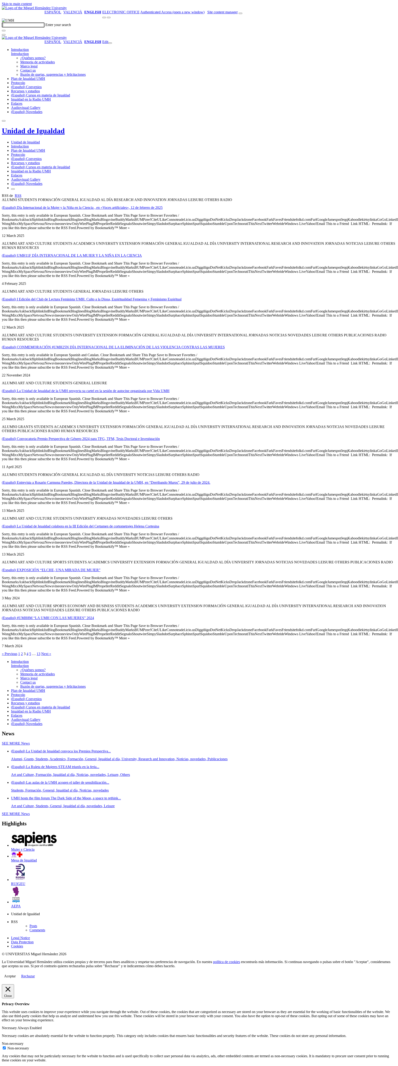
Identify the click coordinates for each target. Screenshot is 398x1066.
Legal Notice (20, 938)
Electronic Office (121, 12)
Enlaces (16, 103)
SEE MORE (16, 743)
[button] (20, 54)
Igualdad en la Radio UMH (31, 99)
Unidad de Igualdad (33, 131)
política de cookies (226, 962)
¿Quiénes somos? (33, 58)
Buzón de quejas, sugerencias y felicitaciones (53, 74)
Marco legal (29, 66)
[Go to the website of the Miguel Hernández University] (34, 8)
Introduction (20, 50)
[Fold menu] (110, 43)
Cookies (17, 946)
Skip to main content (17, 4)
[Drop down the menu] (109, 17)
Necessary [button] (10, 1028)
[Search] (4, 30)
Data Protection (22, 942)
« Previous (9, 654)
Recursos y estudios (25, 91)
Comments (37, 930)
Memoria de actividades (37, 62)
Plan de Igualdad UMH (28, 79)
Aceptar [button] (10, 976)
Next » (46, 654)
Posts (33, 926)
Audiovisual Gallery (26, 108)
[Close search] (4, 34)
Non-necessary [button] (12, 1044)
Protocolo (18, 83)
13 (38, 654)
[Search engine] (240, 13)
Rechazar (28, 976)
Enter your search (58, 25)
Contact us (28, 70)
